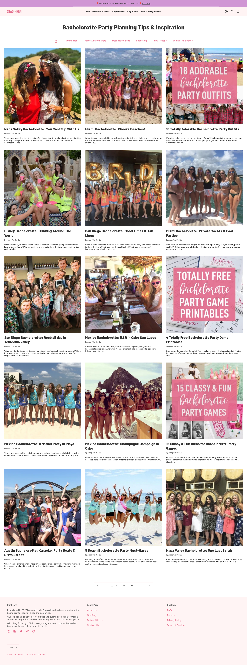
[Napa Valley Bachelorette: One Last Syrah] (204, 507)
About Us (91, 610)
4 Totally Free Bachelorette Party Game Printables (197, 339)
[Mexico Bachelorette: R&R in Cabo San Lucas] (123, 294)
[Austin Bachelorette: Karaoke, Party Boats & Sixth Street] (42, 507)
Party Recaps (160, 40)
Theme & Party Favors (94, 40)
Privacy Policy (174, 620)
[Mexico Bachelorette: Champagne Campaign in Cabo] (123, 401)
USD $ (12, 647)
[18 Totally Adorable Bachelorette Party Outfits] (204, 86)
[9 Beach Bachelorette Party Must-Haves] (123, 507)
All (56, 40)
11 (140, 585)
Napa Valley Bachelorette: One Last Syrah (199, 550)
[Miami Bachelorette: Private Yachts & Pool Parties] (204, 188)
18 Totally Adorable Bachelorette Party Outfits (202, 129)
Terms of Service (176, 625)
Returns (171, 615)
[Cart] (238, 11)
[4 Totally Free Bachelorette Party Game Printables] (204, 294)
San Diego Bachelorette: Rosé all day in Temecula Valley (35, 339)
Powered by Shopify (36, 655)
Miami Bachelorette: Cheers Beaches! (115, 129)
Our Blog (91, 615)
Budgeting (141, 40)
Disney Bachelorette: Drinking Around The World (37, 233)
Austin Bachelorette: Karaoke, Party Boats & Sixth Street (39, 552)
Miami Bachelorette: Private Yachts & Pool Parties (199, 233)
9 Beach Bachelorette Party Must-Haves (116, 550)
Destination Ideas (121, 40)
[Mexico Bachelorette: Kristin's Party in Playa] (42, 401)
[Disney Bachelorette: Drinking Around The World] (42, 188)
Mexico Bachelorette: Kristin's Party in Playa (39, 444)
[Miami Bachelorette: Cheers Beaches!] (123, 86)
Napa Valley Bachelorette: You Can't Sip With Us (41, 129)
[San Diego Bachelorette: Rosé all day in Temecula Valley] (42, 294)
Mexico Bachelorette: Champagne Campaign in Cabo (122, 446)
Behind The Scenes (183, 40)
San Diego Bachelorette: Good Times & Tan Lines (119, 233)
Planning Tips (70, 40)
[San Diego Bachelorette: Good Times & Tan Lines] (123, 188)
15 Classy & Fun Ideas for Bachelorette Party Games (201, 446)
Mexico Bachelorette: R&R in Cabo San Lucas (120, 337)
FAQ (169, 610)
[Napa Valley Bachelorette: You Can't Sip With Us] (42, 86)
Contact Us (93, 625)
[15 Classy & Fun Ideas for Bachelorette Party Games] (204, 401)
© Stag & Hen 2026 (15, 655)
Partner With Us (95, 620)
